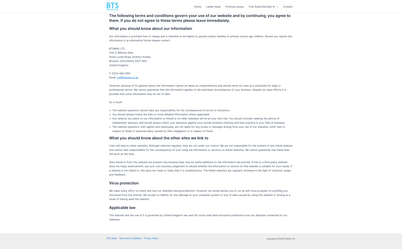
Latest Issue (213, 6)
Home (197, 6)
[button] (276, 6)
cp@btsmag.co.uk (127, 77)
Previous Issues (234, 6)
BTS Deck (112, 238)
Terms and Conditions (130, 238)
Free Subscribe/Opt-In (262, 6)
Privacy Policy (151, 238)
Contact (288, 6)
